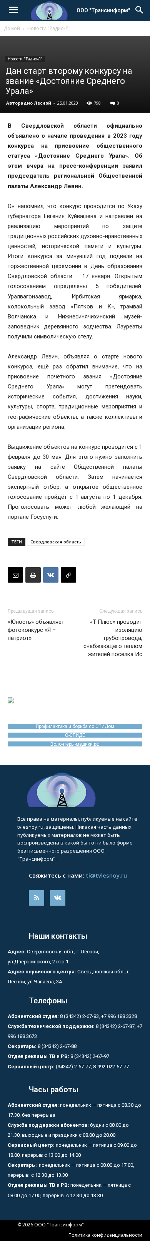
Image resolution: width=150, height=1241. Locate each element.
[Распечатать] (33, 575)
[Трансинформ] (75, 790)
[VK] (50, 575)
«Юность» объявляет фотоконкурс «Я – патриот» (36, 629)
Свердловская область (55, 542)
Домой (12, 28)
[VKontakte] (57, 898)
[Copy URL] (68, 575)
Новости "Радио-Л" (48, 28)
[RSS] (36, 898)
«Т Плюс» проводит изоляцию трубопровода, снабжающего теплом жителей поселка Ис (112, 638)
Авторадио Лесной (28, 103)
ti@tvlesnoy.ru (106, 875)
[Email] (15, 575)
